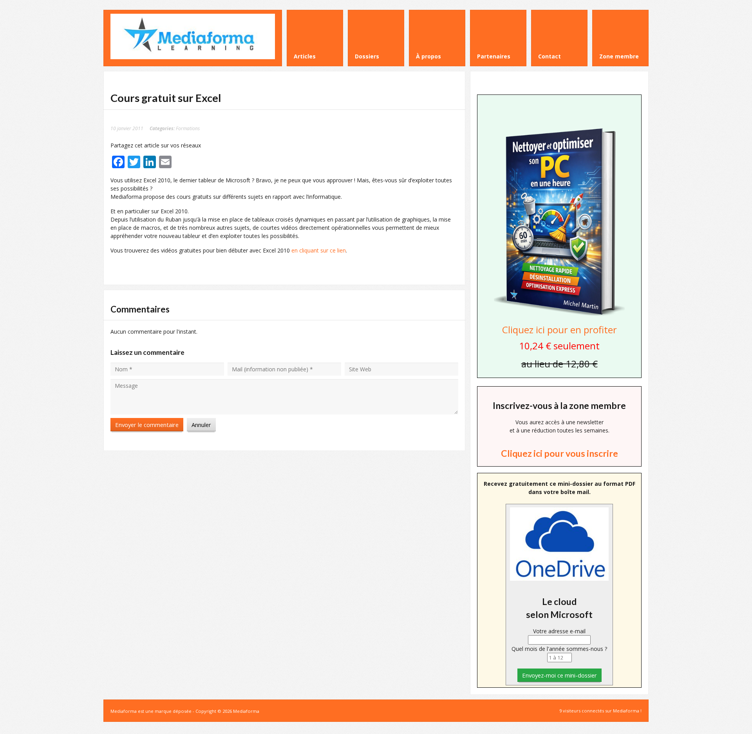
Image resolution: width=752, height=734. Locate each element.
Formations (188, 128)
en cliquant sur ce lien (318, 250)
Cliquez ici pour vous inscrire (559, 453)
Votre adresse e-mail (559, 631)
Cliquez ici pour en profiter (559, 329)
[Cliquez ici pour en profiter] (559, 315)
